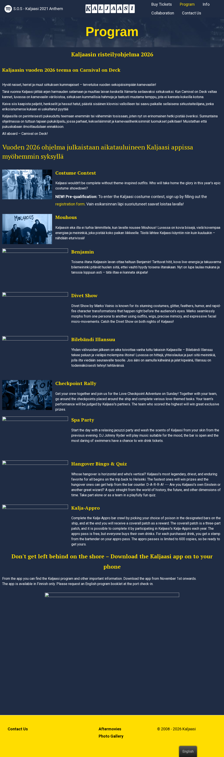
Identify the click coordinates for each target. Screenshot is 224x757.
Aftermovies (110, 729)
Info (206, 4)
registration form (70, 204)
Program (187, 4)
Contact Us (191, 13)
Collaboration (162, 13)
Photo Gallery (111, 736)
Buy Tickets (161, 4)
